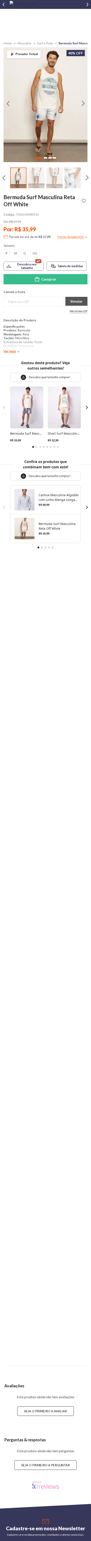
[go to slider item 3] (72, 177)
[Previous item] (3, 4)
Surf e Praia (45, 43)
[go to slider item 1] (36, 177)
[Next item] (87, 4)
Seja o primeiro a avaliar (45, 1411)
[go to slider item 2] (54, 177)
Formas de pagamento (70, 236)
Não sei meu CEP (78, 311)
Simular (76, 301)
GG (34, 253)
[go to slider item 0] (18, 177)
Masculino (24, 43)
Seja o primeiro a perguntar (45, 1465)
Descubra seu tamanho (26, 266)
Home (8, 43)
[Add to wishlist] (83, 201)
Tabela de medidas (70, 266)
